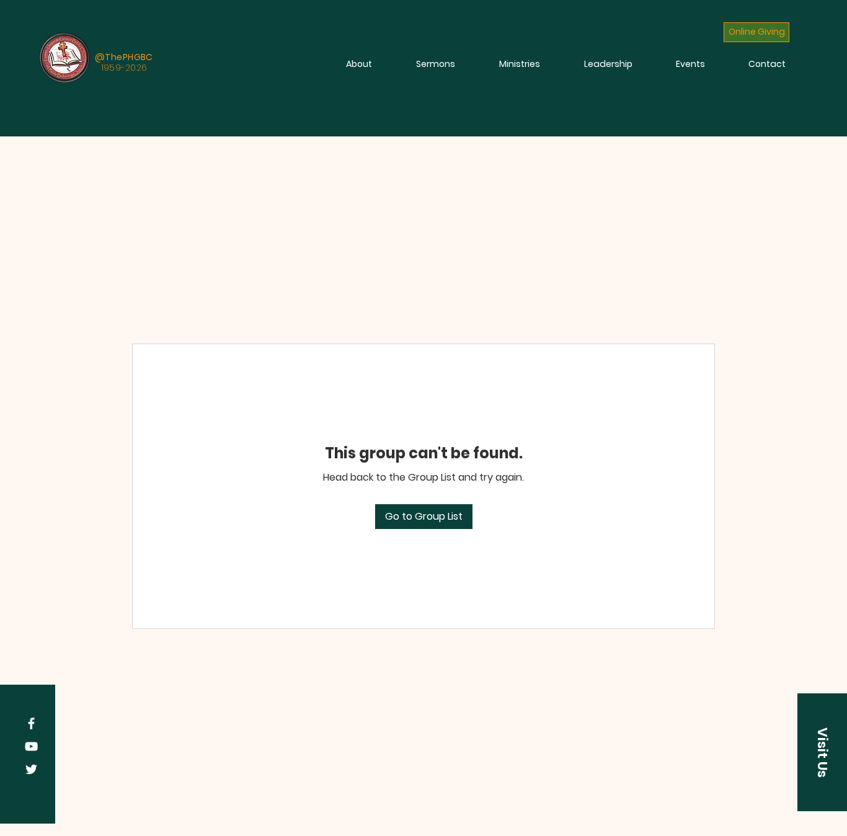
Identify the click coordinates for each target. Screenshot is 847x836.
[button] (822, 752)
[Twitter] (31, 769)
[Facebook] (31, 723)
